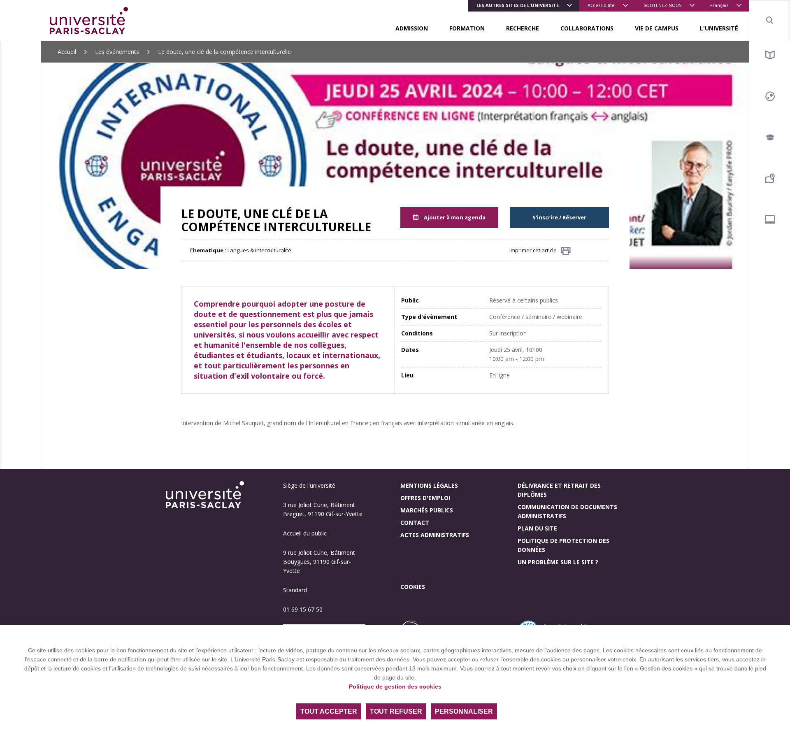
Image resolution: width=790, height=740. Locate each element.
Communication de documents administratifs (567, 511)
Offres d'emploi (425, 498)
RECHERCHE (522, 28)
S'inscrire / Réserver (559, 217)
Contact (414, 522)
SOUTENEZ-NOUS (662, 5)
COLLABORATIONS (586, 28)
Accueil (67, 52)
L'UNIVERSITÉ (719, 28)
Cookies (412, 587)
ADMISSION (411, 28)
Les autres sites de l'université (517, 5)
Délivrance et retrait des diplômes (559, 490)
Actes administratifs (434, 535)
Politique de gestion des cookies (395, 686)
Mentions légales (429, 485)
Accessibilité (601, 5)
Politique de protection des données (563, 545)
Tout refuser (396, 711)
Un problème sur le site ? (558, 562)
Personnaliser (464, 711)
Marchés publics (426, 510)
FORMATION (467, 28)
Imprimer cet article (533, 250)
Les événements (117, 52)
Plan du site (537, 528)
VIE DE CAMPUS (656, 28)
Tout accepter (328, 711)
